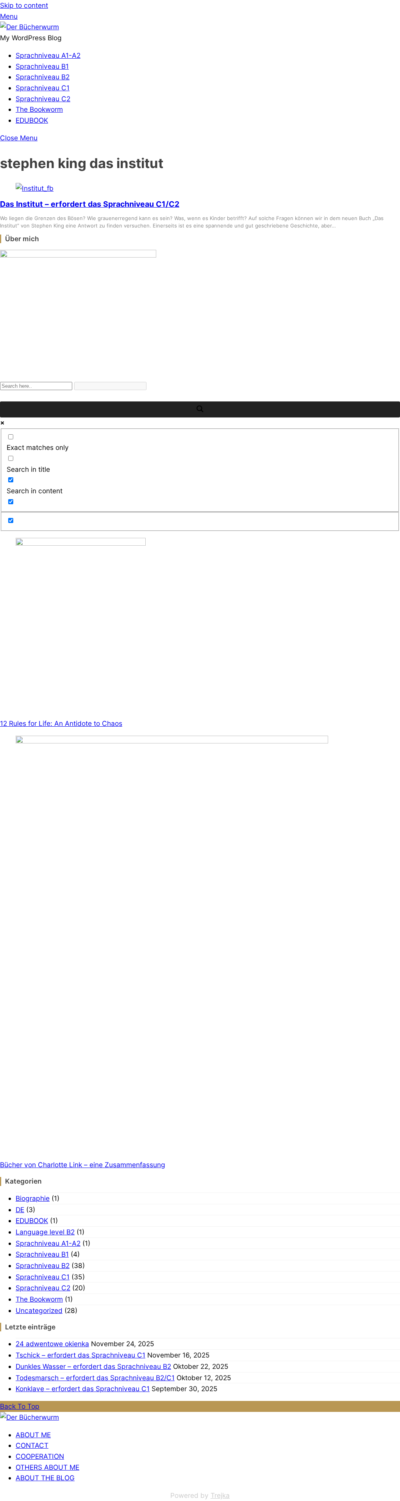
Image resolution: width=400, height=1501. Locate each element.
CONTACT (32, 1445)
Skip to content (24, 5)
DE (20, 1209)
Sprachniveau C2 (43, 99)
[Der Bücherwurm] (29, 27)
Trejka (220, 1495)
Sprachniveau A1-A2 (48, 55)
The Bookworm (39, 109)
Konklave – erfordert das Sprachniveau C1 (83, 1389)
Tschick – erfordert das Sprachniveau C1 (80, 1355)
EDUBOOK (32, 120)
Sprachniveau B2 (43, 77)
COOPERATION (40, 1456)
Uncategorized (39, 1310)
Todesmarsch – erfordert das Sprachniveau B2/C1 (95, 1378)
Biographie (33, 1198)
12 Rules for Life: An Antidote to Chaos (61, 723)
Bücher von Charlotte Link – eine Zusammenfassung (82, 1165)
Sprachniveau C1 (43, 88)
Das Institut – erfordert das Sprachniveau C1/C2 (89, 204)
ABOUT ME (33, 1435)
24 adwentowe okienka (52, 1344)
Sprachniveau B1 (42, 66)
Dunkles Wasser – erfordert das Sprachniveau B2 (93, 1366)
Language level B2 (45, 1232)
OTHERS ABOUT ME (47, 1467)
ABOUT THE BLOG (45, 1478)
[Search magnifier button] (200, 409)
